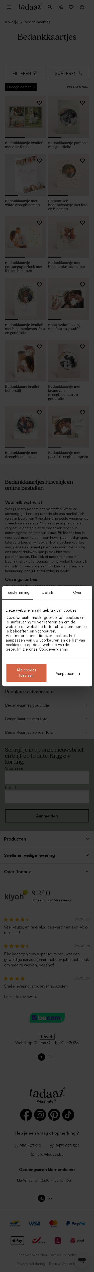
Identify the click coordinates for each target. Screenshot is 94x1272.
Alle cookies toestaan (26, 673)
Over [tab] (77, 592)
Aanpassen (65, 673)
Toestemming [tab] (17, 592)
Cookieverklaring (53, 649)
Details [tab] (48, 592)
